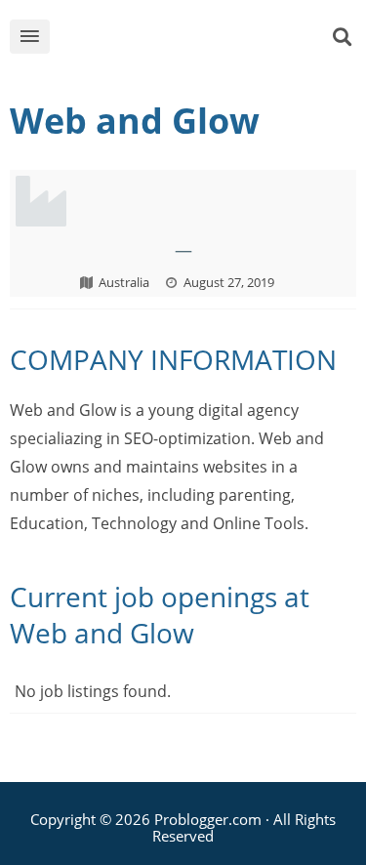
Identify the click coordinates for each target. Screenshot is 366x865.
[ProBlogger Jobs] (198, 41)
